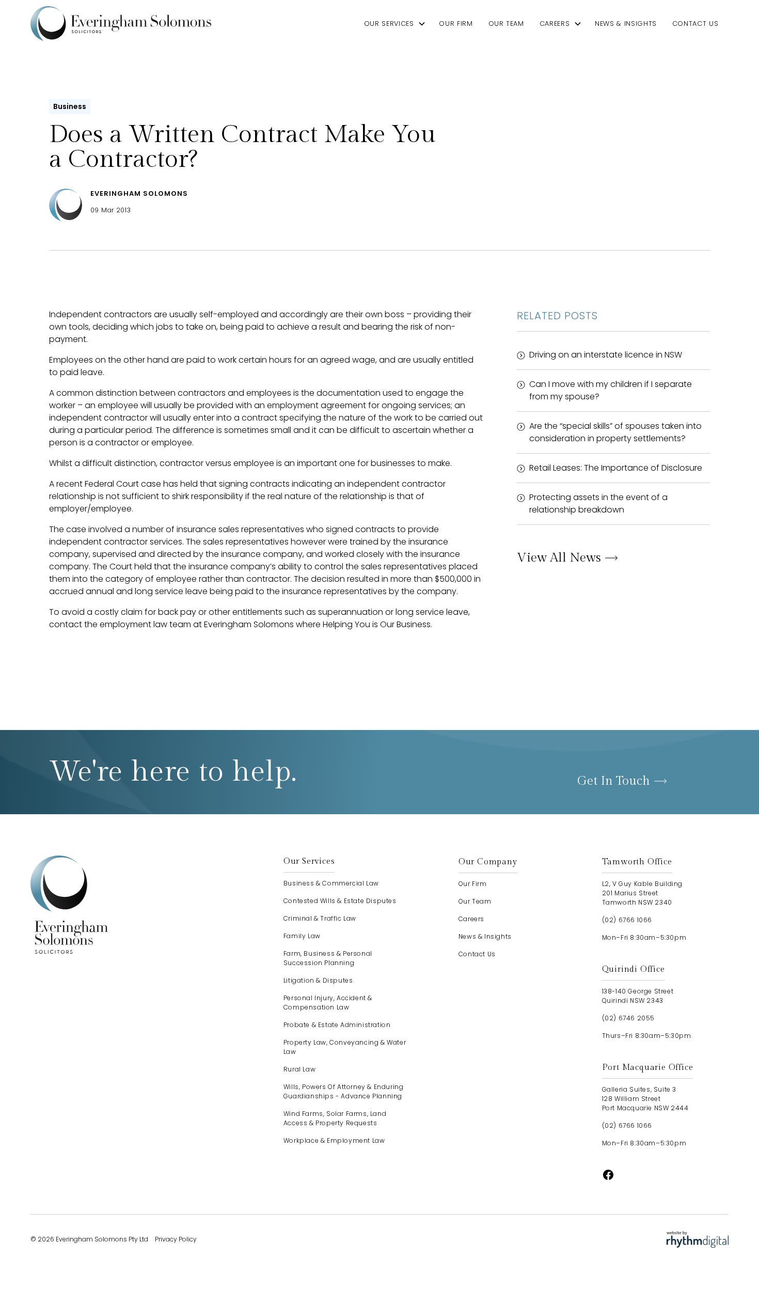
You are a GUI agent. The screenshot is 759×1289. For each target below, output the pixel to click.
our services (389, 23)
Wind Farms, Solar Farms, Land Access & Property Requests (334, 1118)
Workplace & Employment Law (334, 1140)
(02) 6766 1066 (627, 919)
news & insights (626, 23)
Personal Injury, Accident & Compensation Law (327, 1002)
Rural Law (299, 1069)
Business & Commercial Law (331, 883)
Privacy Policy (176, 1239)
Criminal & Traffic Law (319, 918)
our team (506, 23)
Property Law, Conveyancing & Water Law (344, 1047)
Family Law (302, 935)
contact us (695, 23)
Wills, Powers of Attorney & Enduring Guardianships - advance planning (343, 1091)
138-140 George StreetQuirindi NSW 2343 (638, 996)
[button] (395, 23)
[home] (120, 23)
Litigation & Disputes (318, 980)
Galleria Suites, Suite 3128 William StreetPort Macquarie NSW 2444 (645, 1098)
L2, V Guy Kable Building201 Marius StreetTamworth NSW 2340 (642, 893)
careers (555, 23)
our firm (455, 23)
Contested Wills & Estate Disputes (340, 900)
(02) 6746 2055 (628, 1018)
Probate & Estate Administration (337, 1024)
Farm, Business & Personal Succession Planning (327, 958)
